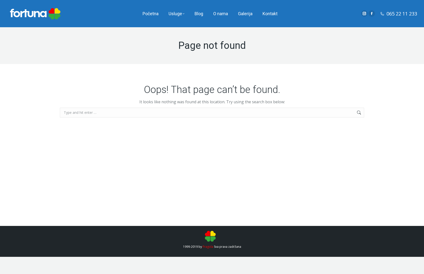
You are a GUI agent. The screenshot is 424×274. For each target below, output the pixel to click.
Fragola (208, 247)
